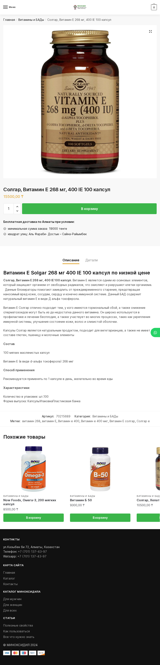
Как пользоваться (16, 631)
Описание (70, 260)
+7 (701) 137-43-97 (32, 551)
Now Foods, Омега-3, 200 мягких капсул (29, 502)
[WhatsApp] (155, 332)
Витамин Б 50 (81, 500)
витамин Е (49, 421)
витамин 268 (31, 421)
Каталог (9, 578)
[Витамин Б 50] (100, 469)
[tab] (70, 256)
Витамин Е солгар (122, 421)
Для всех (10, 610)
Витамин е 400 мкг (94, 421)
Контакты (10, 584)
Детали (91, 260)
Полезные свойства (18, 625)
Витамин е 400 (68, 421)
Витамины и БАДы (31, 19)
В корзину (89, 209)
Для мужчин (12, 599)
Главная (9, 19)
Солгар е (143, 421)
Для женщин (12, 605)
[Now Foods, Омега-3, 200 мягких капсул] (33, 469)
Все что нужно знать (18, 637)
